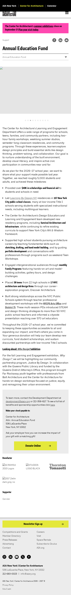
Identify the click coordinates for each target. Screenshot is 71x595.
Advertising (8, 543)
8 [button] (42, 120)
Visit (39, 535)
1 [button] (25, 120)
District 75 (10, 307)
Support (5, 40)
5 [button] (35, 120)
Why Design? (24, 349)
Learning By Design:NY (23, 198)
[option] (35, 90)
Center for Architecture (31, 5)
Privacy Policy (8, 585)
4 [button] (33, 120)
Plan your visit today (28, 30)
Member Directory (11, 535)
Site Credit (6, 589)
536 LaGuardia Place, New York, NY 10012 (23, 569)
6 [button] (37, 120)
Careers (40, 531)
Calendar (51, 5)
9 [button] (45, 120)
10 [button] (47, 120)
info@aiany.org (28, 573)
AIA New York (9, 5)
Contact (6, 547)
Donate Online (33, 446)
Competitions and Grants (15, 531)
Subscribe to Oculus (47, 543)
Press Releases (9, 539)
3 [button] (30, 120)
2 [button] (28, 120)
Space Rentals (44, 539)
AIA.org (40, 547)
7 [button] (40, 120)
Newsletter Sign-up (33, 524)
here (52, 404)
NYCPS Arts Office (52, 303)
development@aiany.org (18, 401)
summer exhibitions (43, 26)
